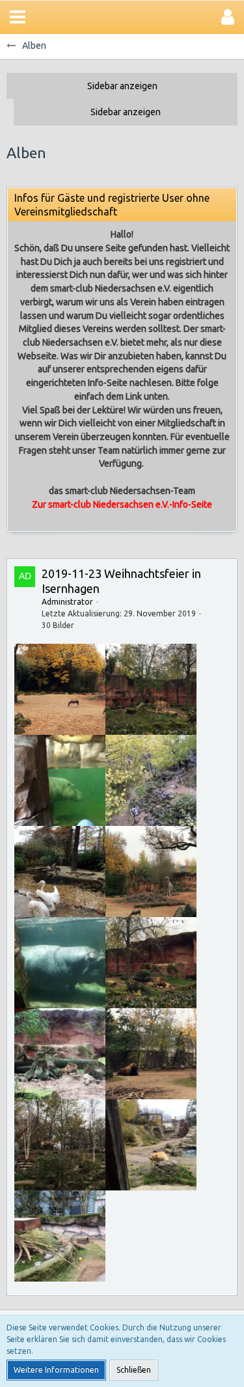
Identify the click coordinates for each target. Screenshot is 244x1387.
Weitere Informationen (56, 1370)
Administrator (67, 601)
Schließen (133, 1370)
